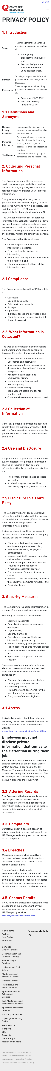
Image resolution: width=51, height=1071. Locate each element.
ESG (4, 1032)
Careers (6, 1028)
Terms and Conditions (11, 1055)
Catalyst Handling (10, 950)
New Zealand (8, 937)
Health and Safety (11, 1041)
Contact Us (8, 930)
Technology (8, 1038)
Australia (6, 934)
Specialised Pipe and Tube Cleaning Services (11, 994)
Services (6, 946)
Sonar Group (28, 1062)
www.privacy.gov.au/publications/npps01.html (24, 731)
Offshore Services (10, 981)
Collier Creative (25, 1059)
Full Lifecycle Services (12, 1014)
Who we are (8, 1025)
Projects (6, 1035)
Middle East (7, 940)
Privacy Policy (25, 1055)
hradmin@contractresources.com (18, 915)
